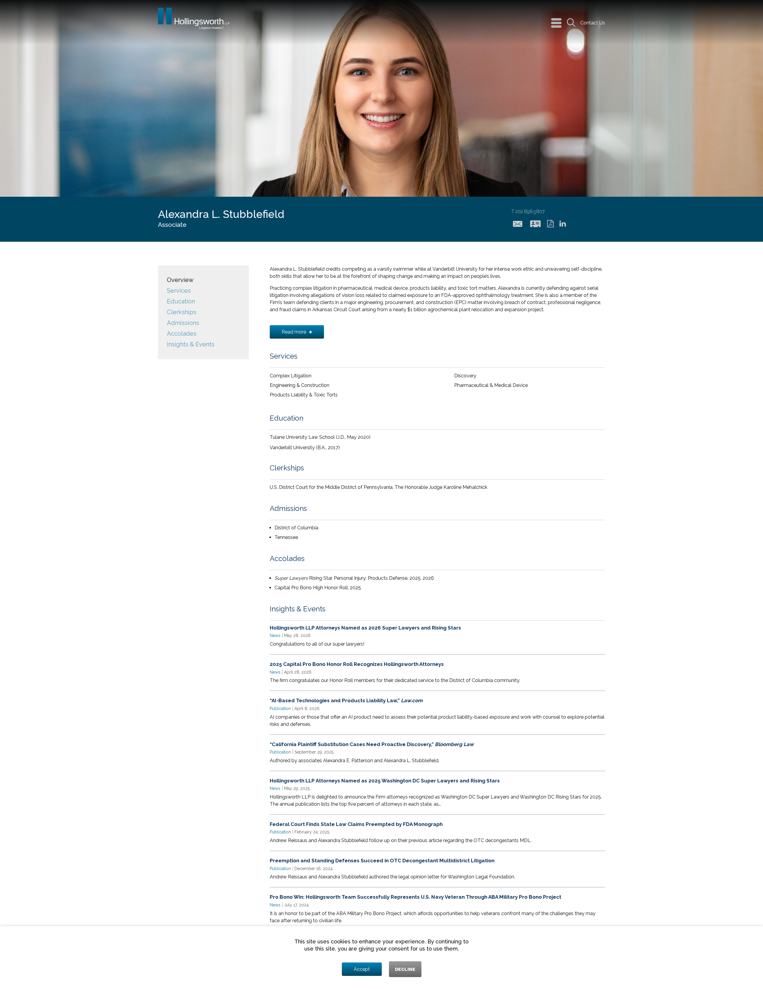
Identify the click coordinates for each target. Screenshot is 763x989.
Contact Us (592, 23)
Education (181, 301)
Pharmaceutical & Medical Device (491, 385)
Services (179, 290)
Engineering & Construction (299, 385)
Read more (294, 332)
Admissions (183, 322)
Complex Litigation (290, 376)
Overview (180, 279)
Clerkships (181, 312)
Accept (362, 969)
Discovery (465, 376)
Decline (405, 969)
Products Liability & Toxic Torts (304, 395)
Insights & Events (190, 344)
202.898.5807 (528, 211)
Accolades (181, 333)
